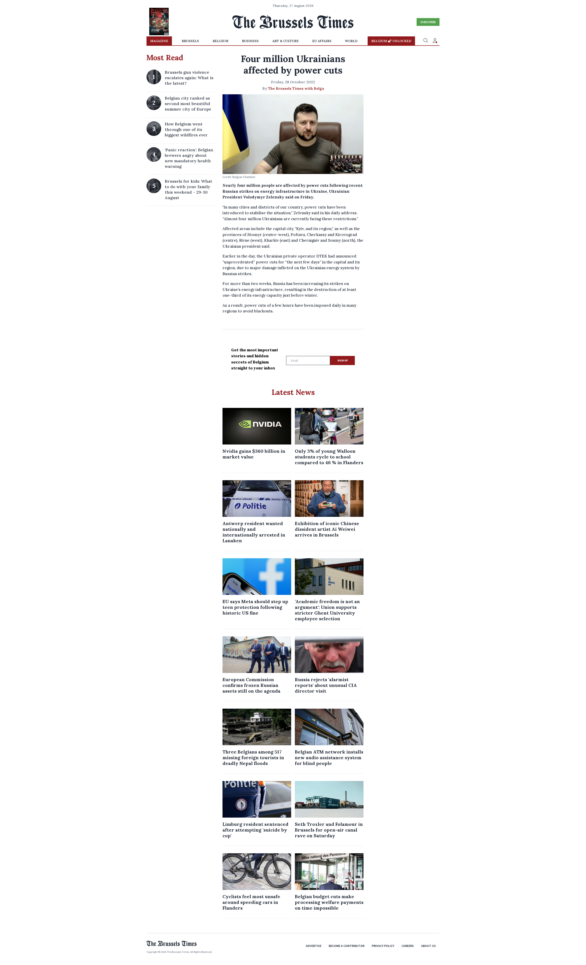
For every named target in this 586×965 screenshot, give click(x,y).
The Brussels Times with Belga (296, 88)
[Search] (425, 41)
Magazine (159, 41)
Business (250, 41)
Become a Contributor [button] (346, 946)
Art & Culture (285, 41)
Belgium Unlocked (391, 41)
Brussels (190, 41)
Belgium (220, 41)
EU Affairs (321, 41)
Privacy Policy (383, 946)
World (351, 41)
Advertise (313, 946)
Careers (408, 946)
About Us (428, 946)
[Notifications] (435, 41)
